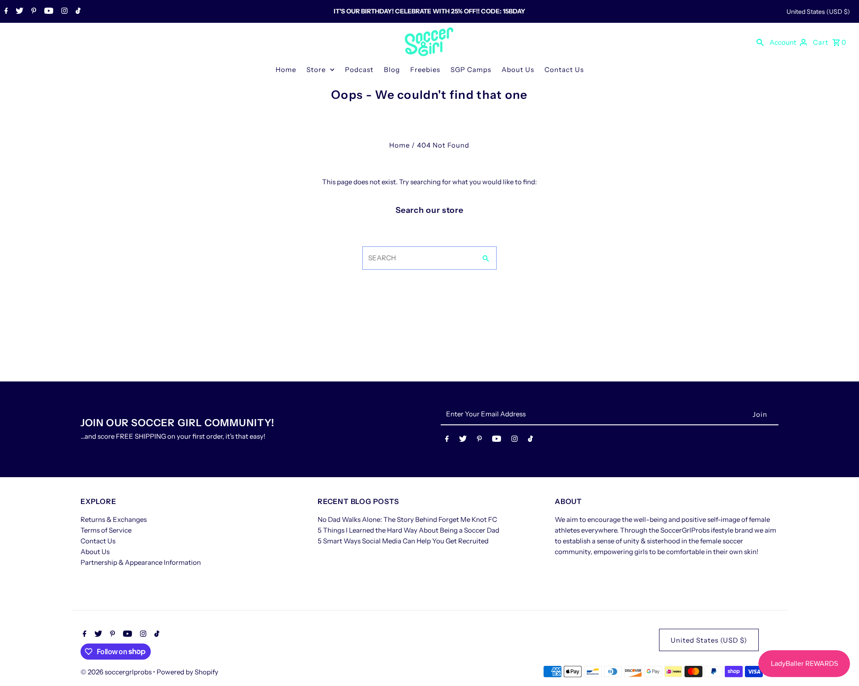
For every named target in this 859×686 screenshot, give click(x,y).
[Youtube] (47, 12)
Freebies (425, 69)
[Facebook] (5, 12)
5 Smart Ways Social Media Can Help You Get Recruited (403, 541)
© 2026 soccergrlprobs (117, 672)
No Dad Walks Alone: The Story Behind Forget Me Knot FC (407, 519)
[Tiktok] (77, 12)
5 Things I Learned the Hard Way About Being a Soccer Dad (408, 530)
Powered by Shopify (187, 672)
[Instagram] (63, 12)
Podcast (359, 69)
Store (316, 69)
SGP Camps (471, 69)
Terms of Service (106, 530)
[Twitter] (18, 12)
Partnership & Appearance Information (141, 562)
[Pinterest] (32, 12)
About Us (518, 69)
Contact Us (564, 69)
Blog (392, 69)
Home (286, 69)
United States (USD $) (818, 12)
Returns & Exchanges (114, 519)
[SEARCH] (760, 42)
